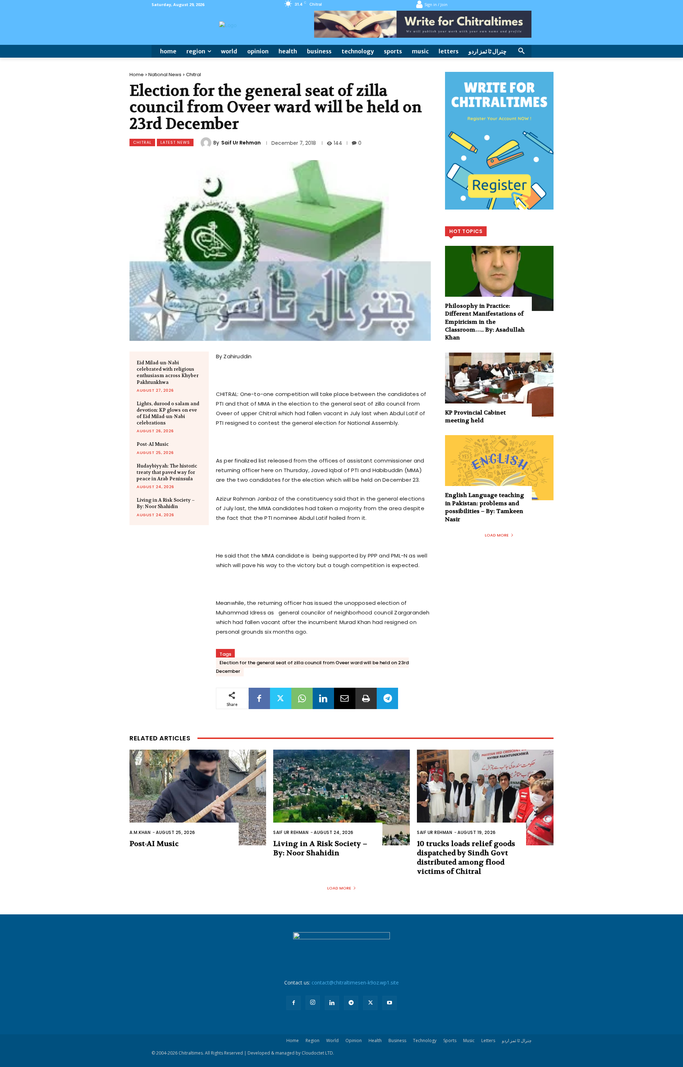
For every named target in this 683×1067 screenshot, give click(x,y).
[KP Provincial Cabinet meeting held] (499, 385)
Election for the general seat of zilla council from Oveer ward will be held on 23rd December (312, 667)
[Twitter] (280, 698)
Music (469, 1040)
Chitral (193, 74)
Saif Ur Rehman (241, 142)
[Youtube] (389, 1003)
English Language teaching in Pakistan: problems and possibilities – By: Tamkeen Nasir (484, 507)
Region (312, 1040)
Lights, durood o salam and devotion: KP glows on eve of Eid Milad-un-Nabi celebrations (168, 413)
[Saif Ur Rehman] (207, 142)
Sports (449, 1040)
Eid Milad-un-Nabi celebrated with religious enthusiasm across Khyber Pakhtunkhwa (167, 372)
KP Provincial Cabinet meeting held (475, 416)
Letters (488, 1040)
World (332, 1040)
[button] (521, 51)
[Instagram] (313, 1002)
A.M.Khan (139, 832)
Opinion (353, 1040)
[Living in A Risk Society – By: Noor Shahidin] (341, 797)
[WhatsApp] (302, 698)
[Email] (344, 698)
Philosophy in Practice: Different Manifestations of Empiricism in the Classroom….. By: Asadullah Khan (485, 322)
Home (136, 74)
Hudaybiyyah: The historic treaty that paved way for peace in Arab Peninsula (167, 472)
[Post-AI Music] (197, 797)
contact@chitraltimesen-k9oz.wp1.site (355, 982)
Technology (424, 1040)
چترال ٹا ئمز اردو (516, 1040)
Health (375, 1040)
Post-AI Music (153, 444)
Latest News (175, 142)
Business (397, 1040)
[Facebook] (259, 698)
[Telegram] (387, 698)
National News (164, 74)
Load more (497, 535)
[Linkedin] (323, 698)
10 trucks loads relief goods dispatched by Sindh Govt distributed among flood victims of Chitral (466, 857)
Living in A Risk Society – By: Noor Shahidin (166, 503)
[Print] (366, 698)
